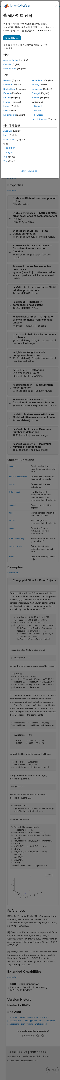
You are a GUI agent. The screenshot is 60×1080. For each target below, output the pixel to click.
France (6, 102)
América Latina (10, 60)
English (37, 110)
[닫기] (55, 6)
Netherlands (38, 80)
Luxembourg (9, 115)
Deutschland (9, 89)
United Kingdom (39, 119)
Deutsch (38, 106)
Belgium (7, 80)
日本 (5, 156)
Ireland (6, 106)
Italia (5, 110)
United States (9, 68)
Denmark (7, 84)
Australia (7, 131)
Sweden (36, 97)
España (7, 93)
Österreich (37, 89)
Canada (7, 64)
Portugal (36, 93)
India (5, 135)
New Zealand (9, 139)
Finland (7, 97)
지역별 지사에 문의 (30, 171)
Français (38, 115)
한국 (5, 161)
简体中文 (10, 148)
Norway (35, 84)
